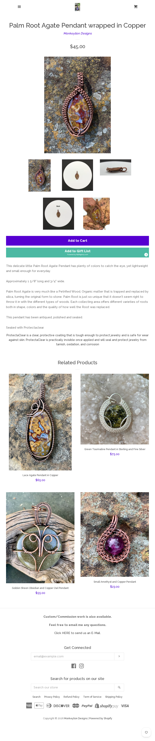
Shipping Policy (114, 696)
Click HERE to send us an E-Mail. (77, 633)
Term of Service (92, 696)
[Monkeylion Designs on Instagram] (81, 667)
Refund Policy (72, 696)
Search (36, 696)
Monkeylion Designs (77, 33)
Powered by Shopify (100, 718)
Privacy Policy (52, 696)
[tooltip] (146, 254)
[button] (77, 252)
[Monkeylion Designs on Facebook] (73, 667)
